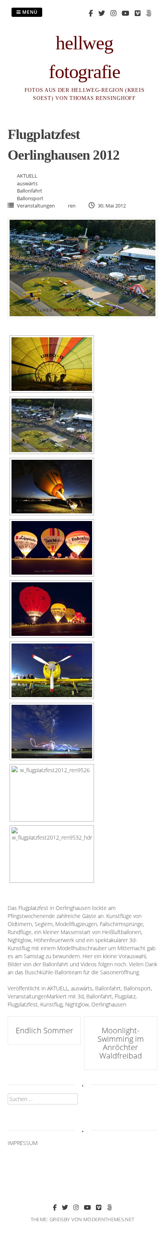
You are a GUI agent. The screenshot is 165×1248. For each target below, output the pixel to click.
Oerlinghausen (108, 1004)
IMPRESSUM (23, 1143)
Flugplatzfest (23, 1004)
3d (81, 996)
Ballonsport (30, 198)
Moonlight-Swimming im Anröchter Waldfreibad (120, 1043)
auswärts (27, 183)
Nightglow (77, 1004)
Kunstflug (51, 1004)
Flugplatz (125, 996)
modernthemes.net (108, 1219)
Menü (29, 12)
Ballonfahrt (29, 190)
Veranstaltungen (36, 205)
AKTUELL (27, 175)
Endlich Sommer (44, 1030)
